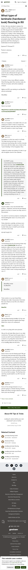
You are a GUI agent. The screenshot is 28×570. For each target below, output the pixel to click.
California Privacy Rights (15, 543)
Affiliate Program (14, 491)
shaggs (13, 448)
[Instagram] (21, 465)
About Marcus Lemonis (14, 499)
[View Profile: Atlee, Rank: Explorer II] (2, 136)
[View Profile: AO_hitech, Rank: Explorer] (2, 102)
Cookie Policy (14, 562)
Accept (23, 567)
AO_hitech (7, 101)
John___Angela (8, 9)
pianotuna (7, 382)
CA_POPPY (7, 118)
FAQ (14, 482)
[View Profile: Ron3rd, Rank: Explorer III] (2, 279)
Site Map (14, 485)
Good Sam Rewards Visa (14, 497)
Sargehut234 (15, 458)
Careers (14, 533)
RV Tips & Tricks (5, 6)
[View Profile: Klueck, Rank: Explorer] (2, 315)
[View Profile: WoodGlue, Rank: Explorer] (2, 66)
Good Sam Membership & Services (14, 511)
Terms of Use (15, 549)
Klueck (6, 314)
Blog (9, 533)
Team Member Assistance (15, 554)
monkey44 (7, 202)
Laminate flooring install (11, 435)
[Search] (15, 2)
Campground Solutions (14, 514)
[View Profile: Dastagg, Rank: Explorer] (2, 441)
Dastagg (14, 442)
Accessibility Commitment (15, 552)
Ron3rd (6, 278)
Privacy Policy (15, 541)
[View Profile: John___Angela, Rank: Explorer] (2, 10)
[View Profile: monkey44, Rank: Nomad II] (2, 203)
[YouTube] (16, 465)
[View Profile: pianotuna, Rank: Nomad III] (2, 383)
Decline (17, 567)
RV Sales (14, 503)
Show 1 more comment (7, 398)
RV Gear (14, 505)
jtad (13, 453)
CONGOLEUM (20, 164)
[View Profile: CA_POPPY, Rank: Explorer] (2, 119)
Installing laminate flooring (12, 446)
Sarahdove (14, 437)
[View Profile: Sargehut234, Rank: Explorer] (2, 457)
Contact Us (14, 480)
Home (14, 474)
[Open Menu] (26, 6)
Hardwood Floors (9, 441)
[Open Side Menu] (1, 2)
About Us (14, 477)
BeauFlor (3, 307)
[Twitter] (11, 465)
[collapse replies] (14, 64)
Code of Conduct (14, 488)
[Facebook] (7, 465)
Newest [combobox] (23, 61)
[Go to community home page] (7, 2)
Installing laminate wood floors (13, 451)
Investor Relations (15, 546)
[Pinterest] (14, 468)
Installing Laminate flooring (12, 456)
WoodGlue (7, 65)
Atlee (6, 135)
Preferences (10, 567)
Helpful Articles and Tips (14, 517)
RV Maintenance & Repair (14, 508)
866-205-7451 (15, 526)
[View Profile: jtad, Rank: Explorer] (2, 452)
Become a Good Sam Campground (14, 494)
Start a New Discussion (14, 407)
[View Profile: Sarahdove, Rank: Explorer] (2, 436)
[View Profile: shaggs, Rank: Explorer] (2, 447)
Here (2, 326)
